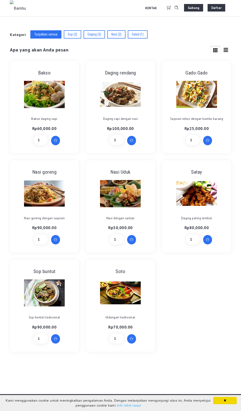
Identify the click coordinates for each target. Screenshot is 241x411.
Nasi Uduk (120, 172)
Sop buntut (44, 271)
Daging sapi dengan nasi (120, 119)
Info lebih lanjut (129, 405)
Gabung (193, 8)
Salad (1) (138, 34)
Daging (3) (94, 34)
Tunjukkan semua (45, 34)
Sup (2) (72, 34)
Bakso (44, 73)
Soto (120, 271)
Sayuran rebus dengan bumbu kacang (196, 119)
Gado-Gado (196, 73)
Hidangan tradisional (120, 317)
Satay (196, 172)
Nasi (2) (116, 34)
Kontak (151, 8)
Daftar (216, 8)
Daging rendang (120, 73)
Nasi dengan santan (120, 218)
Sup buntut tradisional (44, 317)
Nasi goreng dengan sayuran (44, 218)
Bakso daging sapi (44, 119)
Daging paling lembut (196, 218)
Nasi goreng (44, 172)
